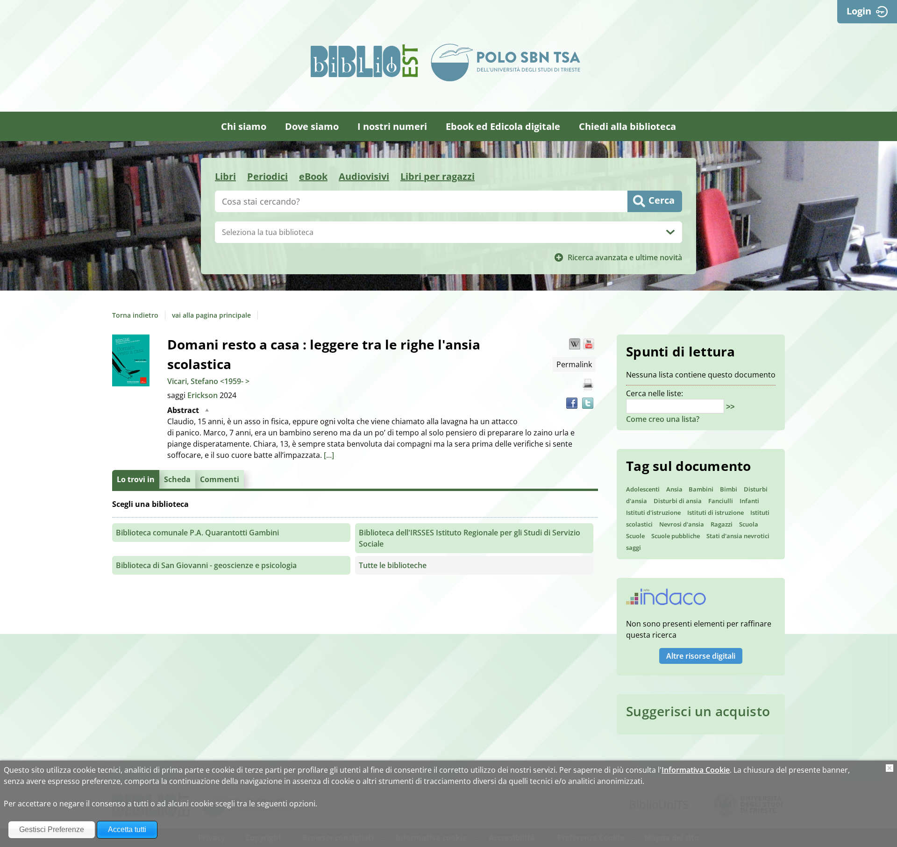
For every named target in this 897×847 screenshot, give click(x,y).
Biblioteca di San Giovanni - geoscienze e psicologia (206, 565)
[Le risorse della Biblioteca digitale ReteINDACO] (666, 600)
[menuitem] (244, 126)
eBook (313, 176)
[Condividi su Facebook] (571, 403)
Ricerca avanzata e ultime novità (625, 257)
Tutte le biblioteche (393, 565)
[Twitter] (587, 403)
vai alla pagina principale (211, 315)
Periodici (267, 176)
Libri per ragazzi (437, 176)
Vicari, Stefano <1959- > (208, 381)
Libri (225, 176)
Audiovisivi (364, 176)
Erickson (203, 395)
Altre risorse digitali (700, 656)
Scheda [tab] (177, 479)
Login (859, 11)
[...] (329, 455)
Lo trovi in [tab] (136, 479)
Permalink (574, 364)
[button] (575, 344)
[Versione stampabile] (587, 384)
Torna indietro (135, 315)
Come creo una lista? (662, 419)
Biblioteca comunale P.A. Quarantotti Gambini (197, 532)
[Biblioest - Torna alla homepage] (364, 60)
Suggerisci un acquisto (698, 711)
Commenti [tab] (219, 479)
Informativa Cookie (696, 770)
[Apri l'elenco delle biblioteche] (670, 232)
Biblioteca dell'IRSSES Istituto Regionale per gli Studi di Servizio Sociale (469, 538)
